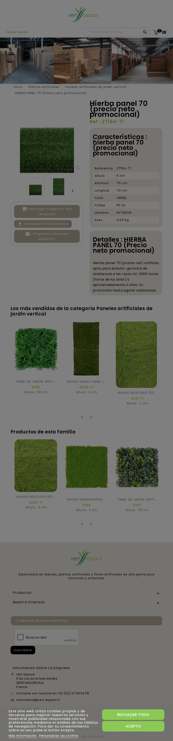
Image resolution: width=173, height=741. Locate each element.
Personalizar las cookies (59, 736)
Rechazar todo (133, 714)
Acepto (133, 726)
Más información (23, 736)
